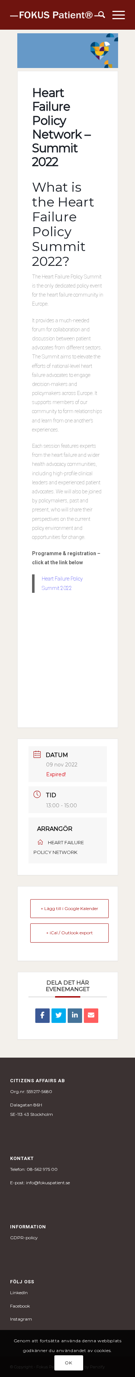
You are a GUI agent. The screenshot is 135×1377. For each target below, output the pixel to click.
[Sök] (98, 14)
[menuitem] (98, 14)
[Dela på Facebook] (42, 1015)
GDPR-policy (24, 1237)
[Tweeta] (58, 1015)
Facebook (20, 1306)
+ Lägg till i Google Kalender (69, 908)
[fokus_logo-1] (56, 14)
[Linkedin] (75, 1015)
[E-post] (91, 1015)
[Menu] (115, 14)
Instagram (21, 1319)
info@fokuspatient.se (48, 1182)
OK (68, 1362)
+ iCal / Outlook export (69, 932)
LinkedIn (19, 1292)
